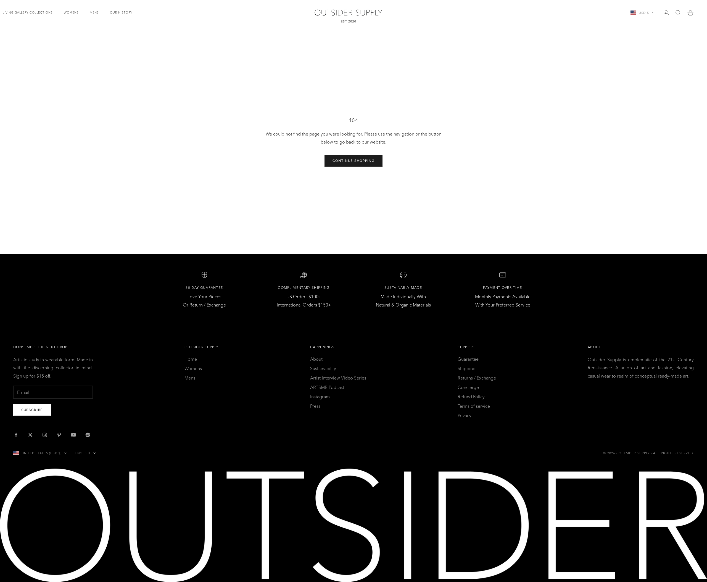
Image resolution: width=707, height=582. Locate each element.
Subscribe (32, 410)
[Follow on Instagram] (45, 435)
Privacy (464, 415)
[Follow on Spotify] (88, 435)
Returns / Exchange (477, 378)
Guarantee (468, 359)
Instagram (320, 396)
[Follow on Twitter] (30, 435)
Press (315, 406)
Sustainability (323, 368)
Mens (94, 12)
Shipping (467, 368)
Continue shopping (354, 161)
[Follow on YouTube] (73, 435)
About (316, 359)
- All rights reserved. (672, 453)
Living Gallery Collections (28, 12)
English (82, 453)
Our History (121, 12)
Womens (71, 12)
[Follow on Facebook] (16, 435)
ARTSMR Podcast (327, 387)
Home (190, 359)
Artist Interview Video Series (338, 378)
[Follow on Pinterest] (59, 435)
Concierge (468, 387)
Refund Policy (471, 396)
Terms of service (474, 406)
